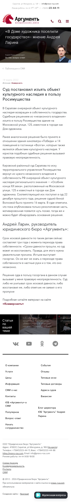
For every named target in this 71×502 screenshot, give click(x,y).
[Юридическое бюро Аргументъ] (21, 18)
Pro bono (7, 469)
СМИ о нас (11, 390)
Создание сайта (10, 494)
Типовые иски (48, 378)
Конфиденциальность (13, 466)
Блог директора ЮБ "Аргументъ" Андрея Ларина (51, 412)
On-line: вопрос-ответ (15, 58)
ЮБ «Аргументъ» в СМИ (16, 404)
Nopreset (24, 494)
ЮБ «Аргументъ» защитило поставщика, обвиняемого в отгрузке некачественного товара (37, 322)
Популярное (12, 412)
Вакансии (46, 396)
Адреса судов (48, 390)
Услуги (9, 371)
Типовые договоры (51, 384)
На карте (52, 447)
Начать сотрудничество (14, 426)
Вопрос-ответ (13, 418)
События (46, 365)
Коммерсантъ (16, 83)
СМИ (5, 472)
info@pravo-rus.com (50, 4)
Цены (8, 378)
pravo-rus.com (57, 483)
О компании (12, 365)
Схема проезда (10, 463)
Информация (12, 384)
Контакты (10, 396)
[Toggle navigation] (67, 21)
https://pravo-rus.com (13, 453)
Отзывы (45, 371)
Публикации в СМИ (15, 69)
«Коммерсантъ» (13, 304)
